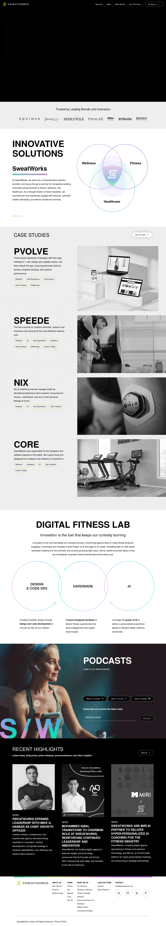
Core (69, 896)
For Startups (82, 886)
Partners (55, 889)
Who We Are (57, 886)
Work (109, 4)
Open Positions (103, 889)
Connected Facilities (85, 910)
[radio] (14, 216)
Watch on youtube (93, 698)
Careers (101, 886)
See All (70, 900)
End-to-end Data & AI (85, 900)
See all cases (140, 235)
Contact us (152, 4)
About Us (98, 4)
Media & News (57, 893)
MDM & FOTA (82, 907)
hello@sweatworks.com (124, 886)
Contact (119, 882)
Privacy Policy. (60, 921)
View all (144, 753)
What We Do (120, 4)
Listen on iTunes (117, 698)
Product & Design (84, 893)
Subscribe (147, 718)
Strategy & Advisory (84, 889)
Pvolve (69, 886)
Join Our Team (135, 4)
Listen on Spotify (140, 698)
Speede (70, 893)
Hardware (81, 903)
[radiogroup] (42, 216)
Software (80, 896)
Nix (68, 889)
